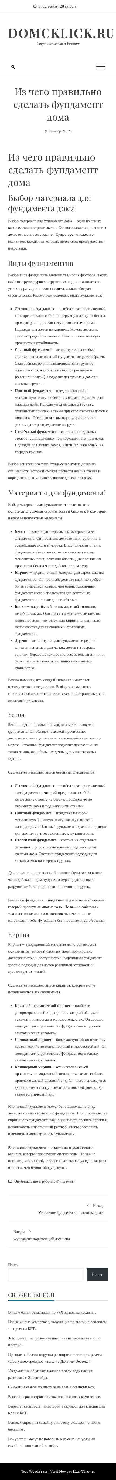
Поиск (13, 1264)
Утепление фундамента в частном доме (70, 1209)
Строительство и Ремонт (58, 43)
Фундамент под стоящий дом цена (41, 1235)
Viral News (59, 1471)
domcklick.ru (61, 32)
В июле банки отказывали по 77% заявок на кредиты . (52, 1312)
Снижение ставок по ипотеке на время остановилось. (51, 1387)
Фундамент (65, 1181)
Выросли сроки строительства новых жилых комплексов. (54, 1396)
